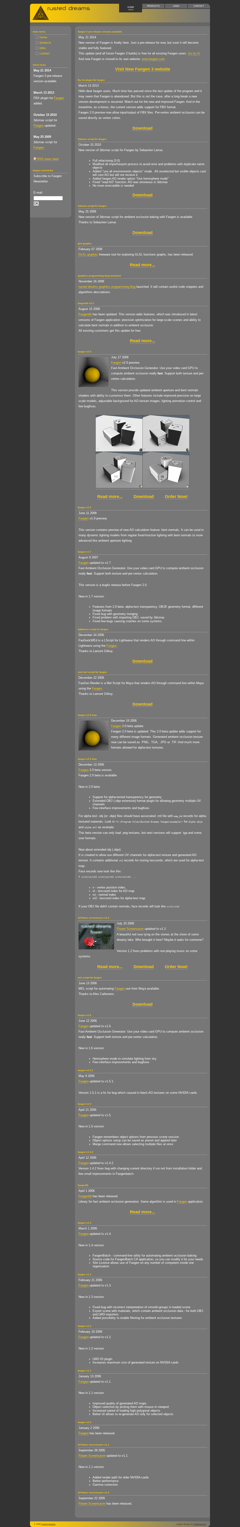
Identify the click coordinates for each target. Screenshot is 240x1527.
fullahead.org (200, 1524)
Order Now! (176, 496)
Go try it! (194, 53)
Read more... (142, 265)
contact (199, 6)
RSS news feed (47, 159)
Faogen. (39, 147)
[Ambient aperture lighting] (142, 486)
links (176, 6)
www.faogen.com (153, 59)
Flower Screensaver (130, 928)
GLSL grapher (88, 254)
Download (142, 128)
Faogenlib (85, 314)
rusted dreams (48, 1524)
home (131, 8)
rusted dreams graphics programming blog (107, 286)
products (153, 6)
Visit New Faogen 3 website (142, 69)
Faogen (59, 98)
